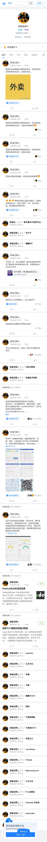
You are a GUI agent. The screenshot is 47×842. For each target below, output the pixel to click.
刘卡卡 (28, 233)
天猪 (27, 685)
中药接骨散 (30, 717)
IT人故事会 (30, 792)
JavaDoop (30, 749)
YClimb (29, 760)
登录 (39, 3)
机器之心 (29, 738)
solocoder (30, 813)
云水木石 (29, 664)
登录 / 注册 (20, 834)
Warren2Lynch (32, 770)
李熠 (27, 674)
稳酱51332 (30, 696)
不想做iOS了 (31, 728)
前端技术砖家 (31, 377)
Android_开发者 (32, 802)
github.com (12, 533)
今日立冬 (29, 781)
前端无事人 (15, 62)
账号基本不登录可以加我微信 (33, 222)
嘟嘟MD (29, 243)
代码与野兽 (30, 367)
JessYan (29, 653)
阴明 (27, 706)
